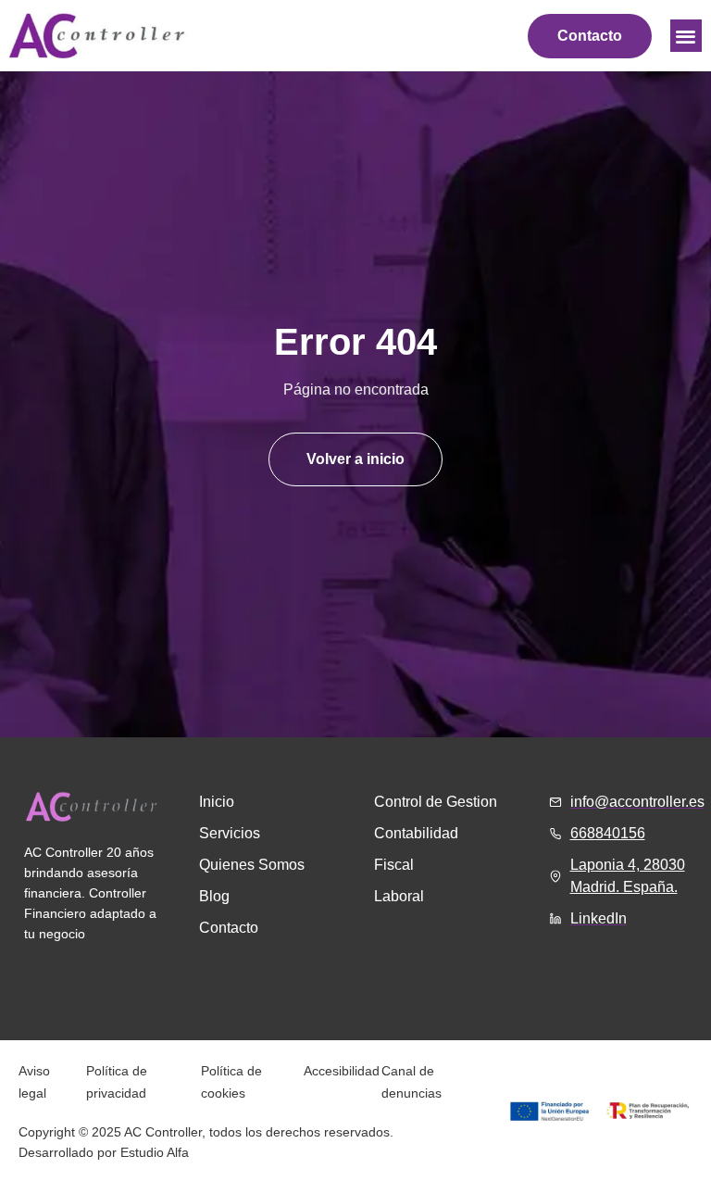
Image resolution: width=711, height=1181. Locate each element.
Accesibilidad (342, 1070)
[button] (686, 35)
